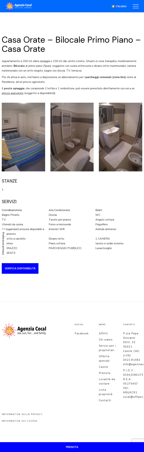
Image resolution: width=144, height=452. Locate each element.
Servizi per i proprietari (107, 348)
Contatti (105, 400)
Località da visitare (107, 381)
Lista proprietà (106, 392)
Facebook (82, 333)
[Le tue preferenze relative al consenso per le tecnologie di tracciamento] (3, 243)
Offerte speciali (104, 359)
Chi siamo (106, 339)
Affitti (103, 333)
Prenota (105, 373)
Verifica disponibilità (20, 268)
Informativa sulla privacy (22, 414)
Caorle (103, 367)
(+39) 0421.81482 (131, 358)
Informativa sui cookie (20, 421)
